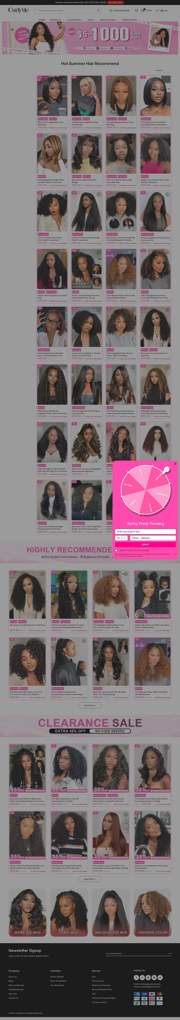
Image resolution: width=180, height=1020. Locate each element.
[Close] (175, 464)
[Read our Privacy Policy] (174, 554)
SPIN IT (145, 544)
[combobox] (121, 538)
